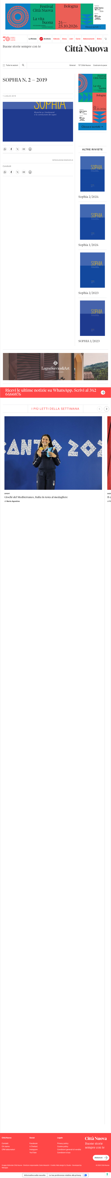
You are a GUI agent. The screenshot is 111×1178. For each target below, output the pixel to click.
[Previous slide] (99, 409)
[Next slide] (106, 409)
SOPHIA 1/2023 (89, 341)
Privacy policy (62, 1143)
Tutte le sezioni (12, 65)
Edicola (56, 39)
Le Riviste (33, 39)
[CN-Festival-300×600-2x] (92, 102)
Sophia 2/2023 (88, 293)
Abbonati (99, 1158)
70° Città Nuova (84, 65)
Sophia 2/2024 (88, 197)
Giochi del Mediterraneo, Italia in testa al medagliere (36, 497)
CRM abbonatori (8, 1149)
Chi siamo (6, 1146)
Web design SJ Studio (63, 1165)
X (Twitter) (33, 1146)
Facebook (33, 1143)
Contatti (5, 1143)
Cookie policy (62, 1146)
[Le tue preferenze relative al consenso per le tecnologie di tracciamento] (107, 1174)
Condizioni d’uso (63, 1152)
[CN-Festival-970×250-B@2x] (55, 16)
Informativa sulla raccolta (34, 1175)
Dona (64, 39)
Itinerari (72, 65)
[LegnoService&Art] (55, 366)
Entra (99, 39)
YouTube (33, 1152)
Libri (71, 39)
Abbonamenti (88, 39)
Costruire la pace (100, 65)
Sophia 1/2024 (88, 245)
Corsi (78, 39)
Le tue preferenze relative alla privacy (65, 1175)
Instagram (33, 1149)
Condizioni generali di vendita (69, 1149)
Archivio (47, 39)
